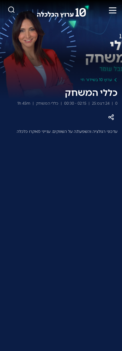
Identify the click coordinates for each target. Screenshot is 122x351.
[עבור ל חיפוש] (11, 10)
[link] (63, 10)
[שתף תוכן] (111, 117)
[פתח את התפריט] (112, 10)
